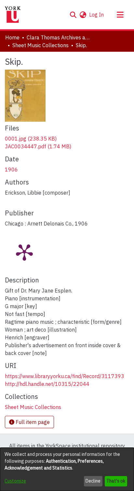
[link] (31, 138)
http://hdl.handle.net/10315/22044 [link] (47, 384)
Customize (15, 481)
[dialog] (67, 469)
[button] (73, 15)
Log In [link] (96, 14)
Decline (93, 481)
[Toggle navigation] (120, 14)
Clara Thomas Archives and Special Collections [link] (59, 37)
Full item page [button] (32, 422)
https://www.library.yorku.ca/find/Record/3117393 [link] (64, 376)
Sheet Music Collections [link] (40, 45)
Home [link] (12, 37)
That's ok (115, 481)
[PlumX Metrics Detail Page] (24, 251)
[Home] (12, 15)
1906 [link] (11, 169)
